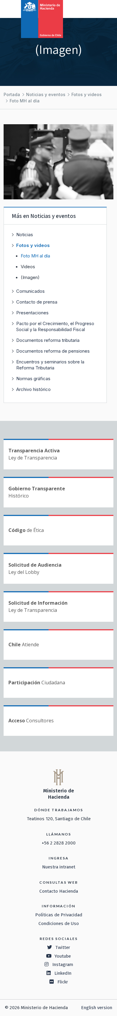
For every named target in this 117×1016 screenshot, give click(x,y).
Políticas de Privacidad (58, 915)
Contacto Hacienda (58, 891)
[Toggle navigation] (87, 8)
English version (96, 1007)
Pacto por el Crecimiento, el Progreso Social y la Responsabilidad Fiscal (55, 326)
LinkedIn (62, 973)
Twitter (62, 947)
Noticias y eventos (45, 94)
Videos (28, 266)
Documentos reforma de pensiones (53, 351)
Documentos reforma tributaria (48, 340)
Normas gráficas (33, 378)
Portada (12, 94)
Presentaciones (32, 313)
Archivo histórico (33, 389)
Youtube (63, 956)
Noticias (24, 234)
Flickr (62, 982)
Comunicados (30, 291)
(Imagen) (30, 277)
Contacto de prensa (36, 302)
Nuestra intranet (58, 867)
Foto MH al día (25, 100)
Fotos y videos (86, 94)
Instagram (62, 964)
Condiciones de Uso (58, 923)
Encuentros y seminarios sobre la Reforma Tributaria (50, 365)
